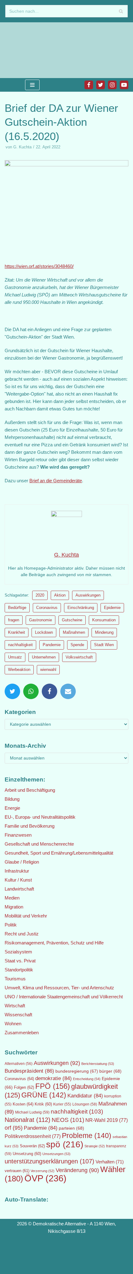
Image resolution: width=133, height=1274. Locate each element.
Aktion (60, 595)
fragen (13, 620)
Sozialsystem (18, 951)
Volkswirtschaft (79, 657)
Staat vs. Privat (20, 960)
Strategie (94, 1146)
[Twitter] (100, 85)
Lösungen (84, 1104)
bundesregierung (76, 1071)
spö (64, 1144)
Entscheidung (87, 1079)
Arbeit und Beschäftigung (30, 790)
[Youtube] (124, 85)
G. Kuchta (22, 147)
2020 (40, 595)
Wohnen (13, 1023)
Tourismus (15, 978)
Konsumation (104, 620)
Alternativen (18, 1064)
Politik (11, 924)
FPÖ (52, 1086)
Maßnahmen (74, 632)
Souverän (32, 1146)
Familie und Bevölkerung (29, 826)
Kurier (62, 1104)
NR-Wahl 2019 (106, 1120)
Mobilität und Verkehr (26, 915)
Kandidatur (85, 1096)
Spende (77, 644)
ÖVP (45, 1178)
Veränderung (77, 1170)
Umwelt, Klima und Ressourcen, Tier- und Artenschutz (59, 987)
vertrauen (17, 1171)
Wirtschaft (15, 1005)
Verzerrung (42, 1171)
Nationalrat (27, 1119)
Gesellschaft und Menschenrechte (39, 844)
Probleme (86, 1136)
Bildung (12, 799)
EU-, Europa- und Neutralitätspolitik (40, 817)
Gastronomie (40, 620)
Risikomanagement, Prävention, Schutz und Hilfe (54, 942)
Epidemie (112, 607)
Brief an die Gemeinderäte (55, 480)
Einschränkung (80, 607)
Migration (14, 906)
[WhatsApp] (31, 691)
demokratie (53, 1078)
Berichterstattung (97, 1064)
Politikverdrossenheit (33, 1136)
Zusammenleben (22, 1032)
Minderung (104, 632)
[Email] (68, 691)
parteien (71, 1128)
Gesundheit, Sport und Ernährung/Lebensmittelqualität (59, 853)
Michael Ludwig (32, 1112)
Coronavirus (47, 607)
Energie (12, 808)
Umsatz (15, 657)
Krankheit (16, 632)
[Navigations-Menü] (32, 85)
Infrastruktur (17, 870)
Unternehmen (44, 657)
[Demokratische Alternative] (25, 50)
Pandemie (52, 644)
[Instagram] (112, 85)
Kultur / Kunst (18, 879)
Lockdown (44, 632)
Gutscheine (72, 620)
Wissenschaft (18, 1014)
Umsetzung (27, 1154)
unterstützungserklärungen (49, 1161)
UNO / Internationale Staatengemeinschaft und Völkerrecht (64, 996)
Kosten (23, 1104)
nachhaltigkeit (20, 644)
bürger (110, 1071)
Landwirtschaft (19, 888)
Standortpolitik (19, 969)
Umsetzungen (56, 1154)
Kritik (43, 1104)
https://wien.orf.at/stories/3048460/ (39, 266)
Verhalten (110, 1161)
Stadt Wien (104, 644)
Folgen (24, 1087)
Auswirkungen (88, 595)
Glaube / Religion (22, 862)
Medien (12, 897)
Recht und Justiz (22, 933)
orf (14, 1128)
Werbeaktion (19, 669)
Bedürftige (17, 607)
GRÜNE (43, 1095)
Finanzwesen (18, 835)
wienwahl (48, 669)
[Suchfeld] (121, 11)
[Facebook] (88, 85)
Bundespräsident (29, 1071)
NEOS (68, 1120)
